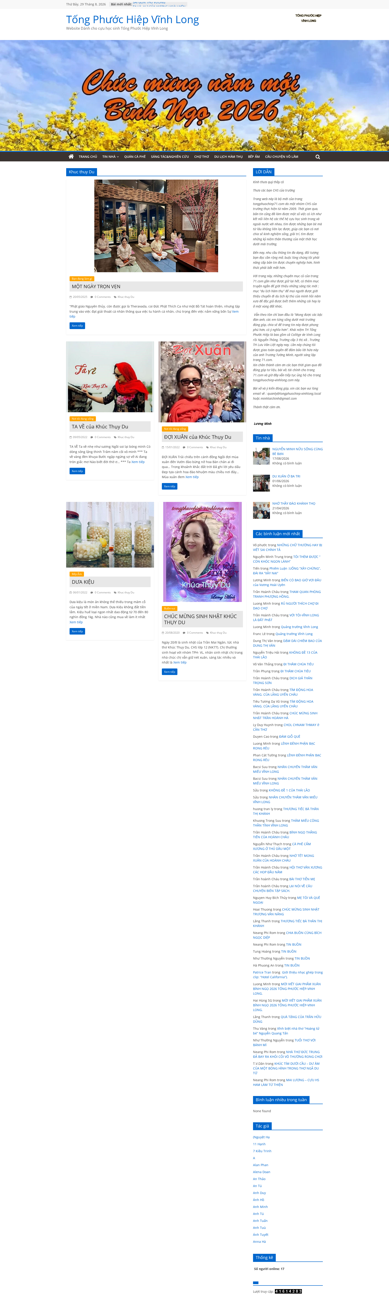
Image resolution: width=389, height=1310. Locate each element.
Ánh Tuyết (260, 1234)
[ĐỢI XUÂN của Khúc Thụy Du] (202, 344)
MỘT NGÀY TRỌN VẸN (96, 286)
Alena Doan (261, 1172)
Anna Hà (259, 1241)
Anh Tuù (259, 1227)
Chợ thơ (201, 156)
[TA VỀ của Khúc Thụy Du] (110, 344)
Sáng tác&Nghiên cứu (170, 156)
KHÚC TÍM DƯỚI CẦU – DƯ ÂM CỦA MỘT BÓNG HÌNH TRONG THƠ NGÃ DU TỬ (286, 1068)
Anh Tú (258, 1214)
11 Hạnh (259, 1144)
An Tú (257, 1186)
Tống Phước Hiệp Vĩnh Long (132, 19)
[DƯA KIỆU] (110, 504)
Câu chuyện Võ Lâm (281, 156)
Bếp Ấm (254, 156)
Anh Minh (260, 1207)
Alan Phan (260, 1165)
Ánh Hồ (258, 1200)
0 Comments (102, 297)
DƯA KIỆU (83, 581)
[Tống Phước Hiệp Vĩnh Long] (71, 156)
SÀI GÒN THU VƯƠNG (149, 4)
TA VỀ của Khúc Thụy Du (100, 426)
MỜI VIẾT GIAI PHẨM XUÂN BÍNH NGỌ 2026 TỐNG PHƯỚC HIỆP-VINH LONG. (287, 989)
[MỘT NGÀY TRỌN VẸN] (156, 182)
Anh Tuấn (260, 1221)
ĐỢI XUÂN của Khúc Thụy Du (197, 436)
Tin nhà (108, 156)
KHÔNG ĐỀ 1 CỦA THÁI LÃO (289, 790)
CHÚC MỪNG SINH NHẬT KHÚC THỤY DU (200, 619)
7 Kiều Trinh (262, 1151)
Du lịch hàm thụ (228, 156)
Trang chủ (88, 156)
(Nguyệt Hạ (261, 1137)
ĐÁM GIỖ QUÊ (289, 736)
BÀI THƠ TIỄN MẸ (302, 879)
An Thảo (259, 1179)
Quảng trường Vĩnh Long (299, 627)
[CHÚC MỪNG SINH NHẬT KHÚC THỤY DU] (202, 504)
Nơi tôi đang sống (83, 419)
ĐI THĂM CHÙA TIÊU (298, 664)
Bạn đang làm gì (82, 279)
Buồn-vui (169, 608)
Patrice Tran (262, 972)
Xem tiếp (138, 462)
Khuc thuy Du (126, 297)
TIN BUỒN (293, 944)
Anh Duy (259, 1193)
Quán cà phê (135, 156)
